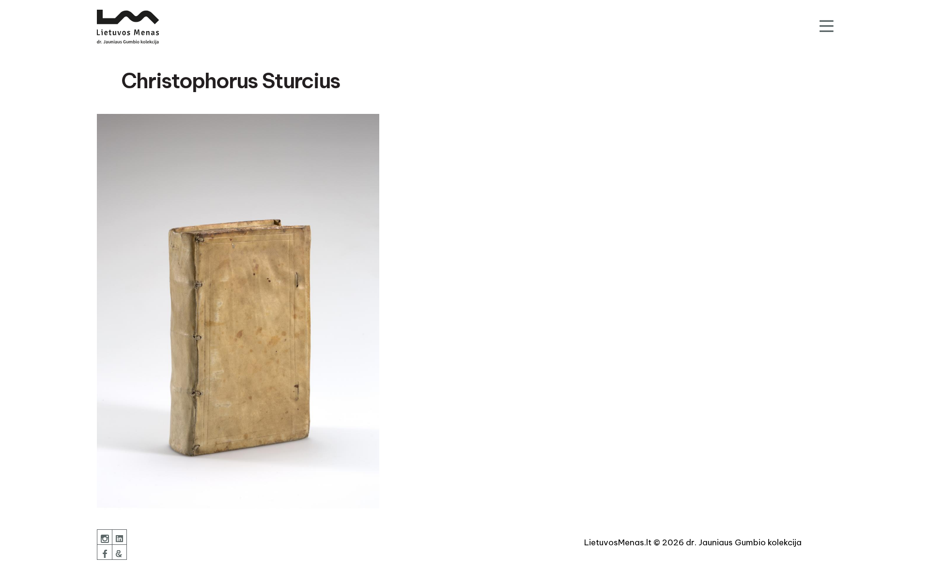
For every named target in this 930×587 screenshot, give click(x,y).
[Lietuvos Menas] (128, 27)
